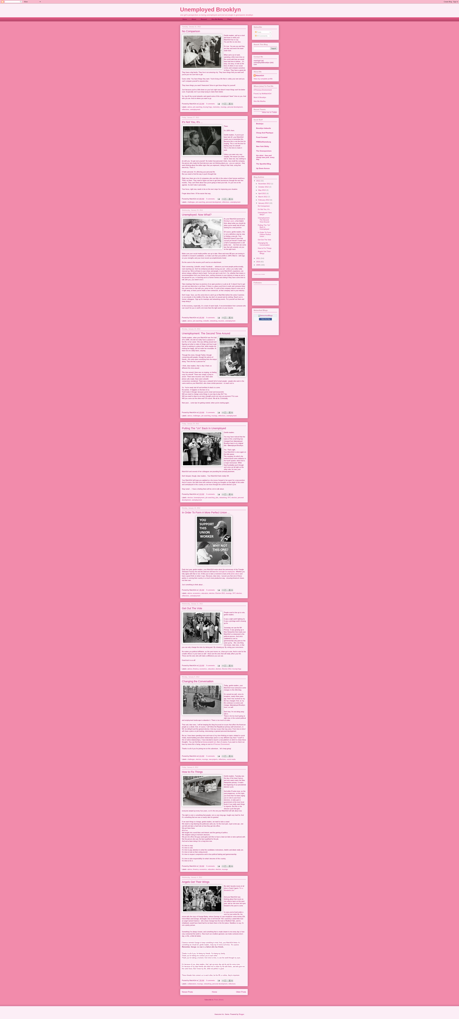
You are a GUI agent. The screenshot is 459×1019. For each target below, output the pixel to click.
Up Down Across (263, 168)
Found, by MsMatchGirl (262, 94)
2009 (258, 265)
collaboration (191, 984)
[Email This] (223, 104)
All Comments (262, 36)
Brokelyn (259, 124)
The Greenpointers (263, 151)
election (190, 497)
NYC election (232, 497)
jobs (217, 497)
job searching (197, 107)
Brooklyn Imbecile (263, 128)
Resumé (204, 19)
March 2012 (263, 197)
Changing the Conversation (197, 681)
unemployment (195, 109)
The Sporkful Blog (263, 164)
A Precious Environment (221, 744)
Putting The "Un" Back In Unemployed (204, 428)
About (194, 19)
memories (216, 107)
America (196, 669)
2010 (258, 262)
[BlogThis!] (225, 104)
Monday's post (229, 221)
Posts (259, 32)
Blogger (241, 1014)
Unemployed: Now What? (196, 214)
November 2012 (264, 184)
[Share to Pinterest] (232, 104)
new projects (213, 759)
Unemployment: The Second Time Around (206, 333)
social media (231, 759)
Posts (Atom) (218, 1000)
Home (185, 19)
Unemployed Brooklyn (210, 9)
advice (189, 107)
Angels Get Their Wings (195, 881)
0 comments (210, 104)
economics (196, 593)
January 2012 (263, 203)
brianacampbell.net (209, 742)
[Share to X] (227, 104)
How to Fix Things (192, 771)
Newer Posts (187, 992)
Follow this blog (265, 319)
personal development (235, 107)
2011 (258, 258)
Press (229, 19)
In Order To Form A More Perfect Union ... (206, 512)
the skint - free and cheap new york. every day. (265, 157)
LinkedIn (206, 321)
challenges (191, 202)
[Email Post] (218, 104)
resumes (221, 321)
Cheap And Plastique (264, 133)
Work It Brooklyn (260, 97)
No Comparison (191, 31)
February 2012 (264, 200)
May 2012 (262, 190)
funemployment (199, 497)
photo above (235, 574)
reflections (185, 109)
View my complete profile (263, 79)
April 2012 (262, 193)
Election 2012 (220, 593)
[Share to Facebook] (230, 104)
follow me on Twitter (269, 112)
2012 (258, 181)
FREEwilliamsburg (263, 142)
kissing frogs (207, 107)
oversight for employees (226, 572)
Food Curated (261, 137)
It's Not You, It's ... (192, 122)
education (204, 593)
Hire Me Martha (217, 19)
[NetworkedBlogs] (265, 315)
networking (213, 321)
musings (224, 107)
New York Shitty (262, 146)
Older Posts (241, 992)
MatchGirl (260, 75)
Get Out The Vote (192, 608)
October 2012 (263, 187)
